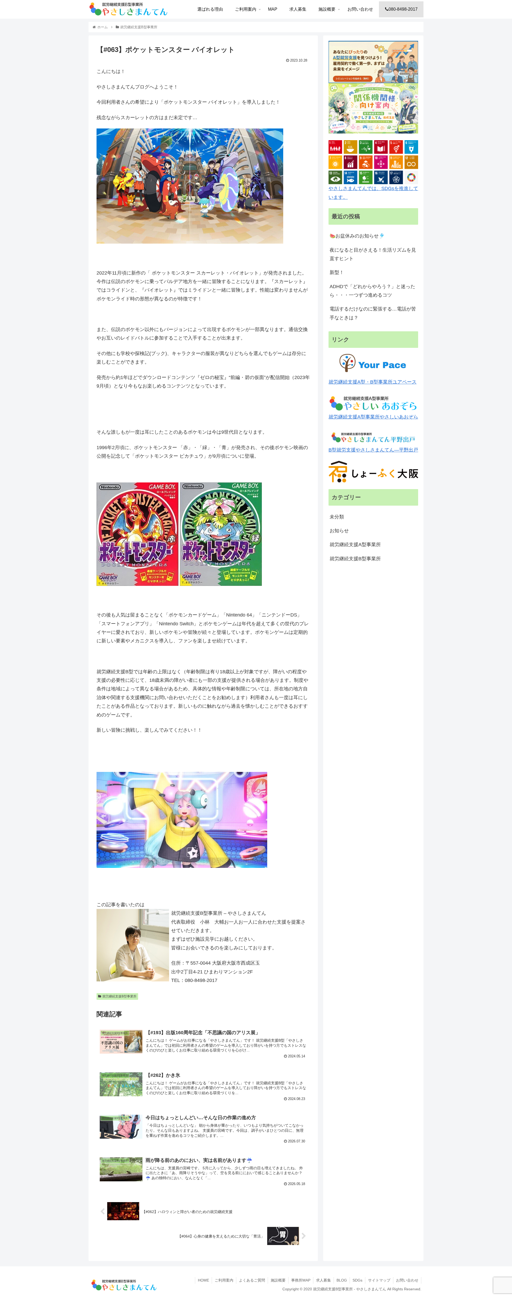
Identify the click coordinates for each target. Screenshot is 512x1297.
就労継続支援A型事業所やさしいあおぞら (373, 417)
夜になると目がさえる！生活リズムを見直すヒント (373, 254)
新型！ (337, 272)
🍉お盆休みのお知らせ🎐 (357, 236)
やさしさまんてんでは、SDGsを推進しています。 (373, 193)
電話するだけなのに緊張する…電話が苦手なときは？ (373, 313)
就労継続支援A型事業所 (355, 544)
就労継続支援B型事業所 (119, 996)
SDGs (357, 1280)
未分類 (337, 516)
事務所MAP (300, 1280)
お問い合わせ (407, 1280)
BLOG (342, 1280)
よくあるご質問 (252, 1280)
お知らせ (339, 530)
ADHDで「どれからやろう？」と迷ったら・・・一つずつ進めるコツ (372, 291)
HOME (203, 1280)
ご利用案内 (224, 1280)
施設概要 (278, 1280)
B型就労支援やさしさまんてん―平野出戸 (373, 450)
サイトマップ (379, 1280)
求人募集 (323, 1280)
